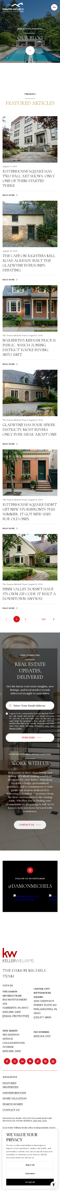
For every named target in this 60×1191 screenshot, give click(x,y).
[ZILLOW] (53, 1061)
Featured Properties (10, 1085)
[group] (30, 914)
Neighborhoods (14, 1092)
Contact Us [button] (11, 1109)
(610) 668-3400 (12, 1011)
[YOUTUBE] (30, 1061)
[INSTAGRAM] (15, 1061)
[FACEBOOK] (7, 1061)
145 (43, 619)
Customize (30, 1173)
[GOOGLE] (45, 1061)
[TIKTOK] (38, 1061)
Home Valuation (15, 1098)
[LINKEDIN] (22, 1061)
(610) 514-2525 (42, 1036)
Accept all (30, 1182)
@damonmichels (30, 886)
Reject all (30, 1165)
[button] (30, 825)
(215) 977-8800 (42, 1017)
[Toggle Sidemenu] (54, 7)
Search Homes (13, 1104)
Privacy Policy (15, 728)
